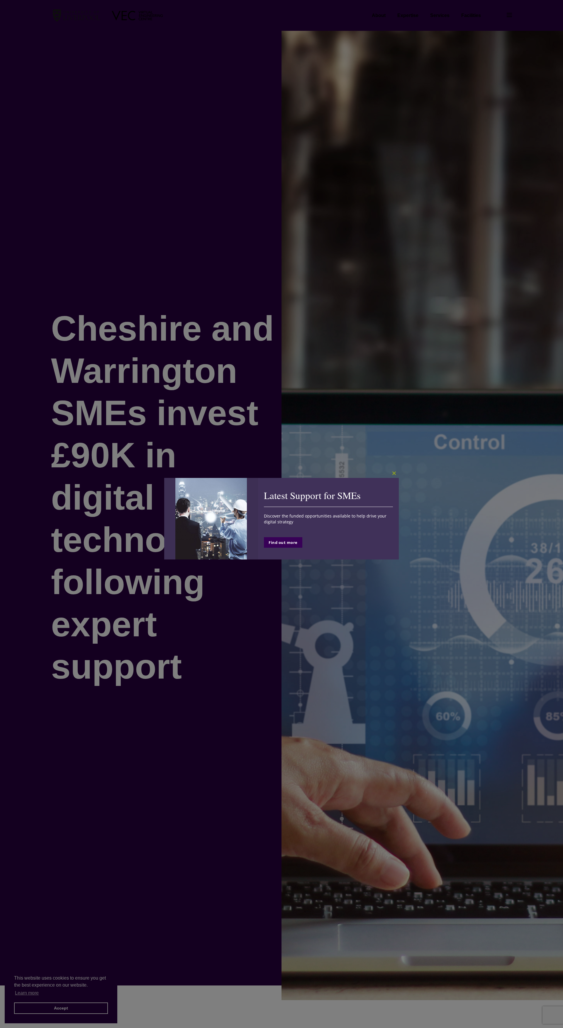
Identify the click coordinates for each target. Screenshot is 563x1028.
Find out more (283, 542)
